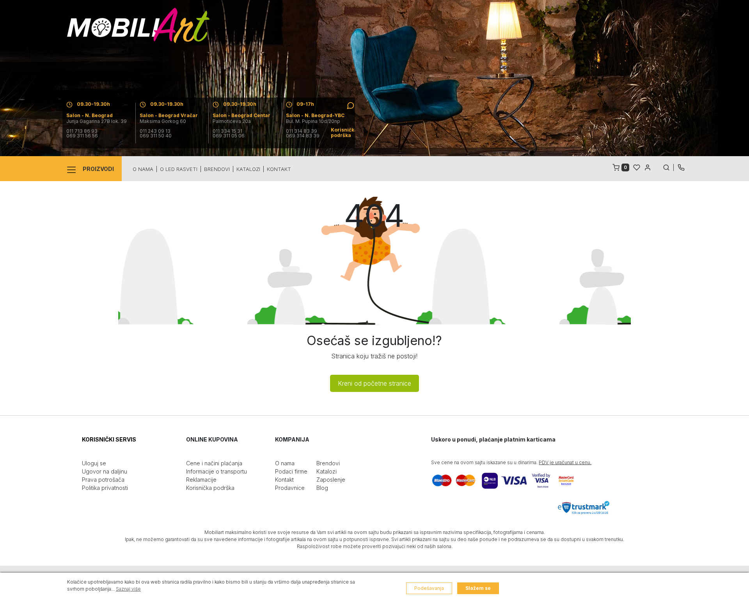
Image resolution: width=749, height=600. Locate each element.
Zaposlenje (330, 479)
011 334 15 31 (227, 131)
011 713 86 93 (82, 131)
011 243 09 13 (155, 131)
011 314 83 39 (301, 131)
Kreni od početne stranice (374, 383)
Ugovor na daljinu (104, 471)
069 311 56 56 (82, 136)
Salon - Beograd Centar (241, 115)
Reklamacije (201, 479)
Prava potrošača (103, 479)
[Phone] (681, 167)
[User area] (647, 167)
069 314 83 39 (302, 136)
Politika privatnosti (105, 487)
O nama (143, 169)
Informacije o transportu (216, 471)
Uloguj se (94, 463)
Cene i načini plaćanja (214, 463)
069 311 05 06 (229, 136)
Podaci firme (291, 471)
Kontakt (279, 169)
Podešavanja (429, 588)
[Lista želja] (636, 167)
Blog (322, 487)
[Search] (668, 167)
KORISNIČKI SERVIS (109, 439)
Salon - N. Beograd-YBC (315, 115)
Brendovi (217, 169)
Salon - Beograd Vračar (169, 115)
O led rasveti (178, 169)
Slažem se (478, 588)
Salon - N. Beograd (89, 115)
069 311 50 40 (156, 136)
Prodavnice (290, 487)
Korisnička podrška (210, 487)
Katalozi (248, 169)
